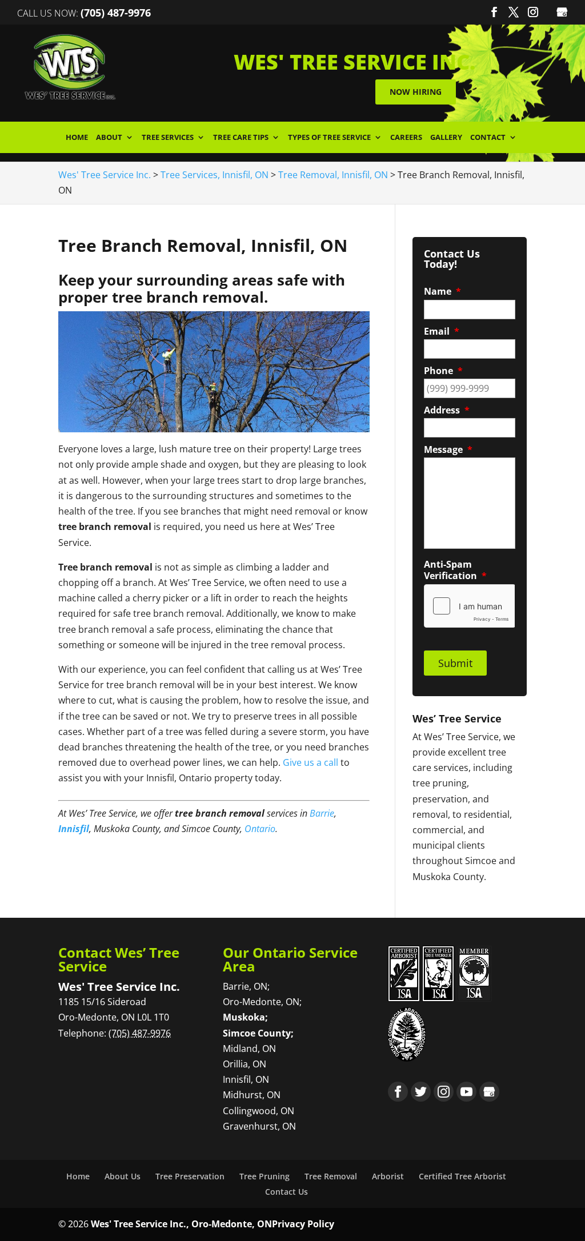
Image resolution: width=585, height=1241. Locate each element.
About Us (123, 1176)
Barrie (322, 813)
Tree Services (168, 138)
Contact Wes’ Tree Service (118, 959)
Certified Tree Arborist (462, 1176)
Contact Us (286, 1191)
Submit (455, 663)
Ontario (260, 828)
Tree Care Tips (241, 138)
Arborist (388, 1176)
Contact (488, 138)
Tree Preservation (190, 1176)
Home (77, 138)
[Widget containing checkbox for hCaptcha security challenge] (469, 606)
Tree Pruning (264, 1176)
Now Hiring (416, 91)
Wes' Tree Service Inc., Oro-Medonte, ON (181, 1224)
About (109, 138)
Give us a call (310, 762)
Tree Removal (330, 1176)
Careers (406, 138)
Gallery (446, 138)
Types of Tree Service (329, 138)
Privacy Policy (303, 1224)
